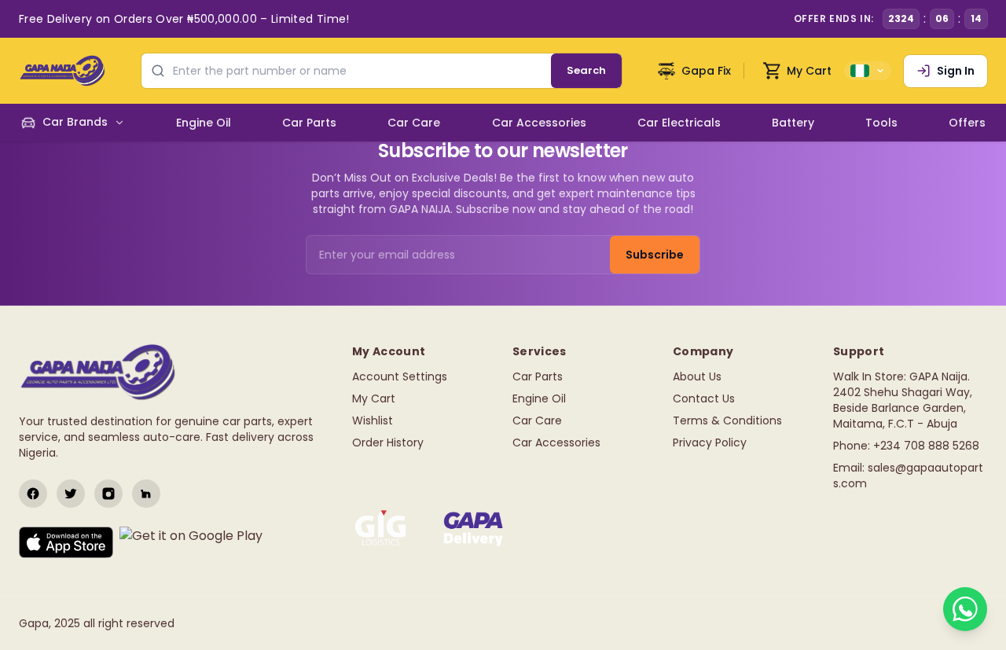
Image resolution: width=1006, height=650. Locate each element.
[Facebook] (33, 493)
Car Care (537, 420)
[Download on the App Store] (66, 542)
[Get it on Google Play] (191, 542)
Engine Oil (539, 398)
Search (586, 70)
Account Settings (399, 376)
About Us (697, 376)
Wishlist (372, 420)
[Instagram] (108, 493)
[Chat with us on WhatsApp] (965, 609)
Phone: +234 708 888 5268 (906, 446)
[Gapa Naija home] (62, 70)
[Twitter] (71, 493)
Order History (388, 442)
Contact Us (704, 398)
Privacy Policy (710, 442)
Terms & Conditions (727, 420)
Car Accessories (556, 442)
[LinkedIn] (146, 493)
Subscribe (655, 255)
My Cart (373, 398)
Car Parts (537, 376)
